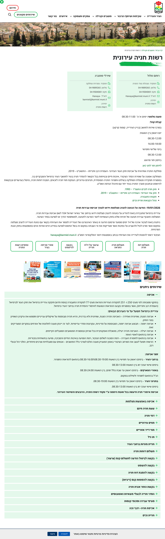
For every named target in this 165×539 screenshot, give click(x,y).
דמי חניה (149, 416)
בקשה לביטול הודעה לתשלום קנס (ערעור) (130, 458)
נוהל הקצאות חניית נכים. (144, 200)
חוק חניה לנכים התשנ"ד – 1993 (141, 189)
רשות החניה (150, 103)
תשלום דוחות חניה (143, 451)
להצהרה (64, 533)
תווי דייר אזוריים (145, 430)
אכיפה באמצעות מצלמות (140, 401)
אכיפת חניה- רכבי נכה (141, 508)
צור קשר (52, 16)
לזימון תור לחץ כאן (152, 165)
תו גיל (151, 437)
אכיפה (150, 295)
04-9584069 (145, 92)
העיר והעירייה (152, 16)
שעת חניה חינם (145, 408)
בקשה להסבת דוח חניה (141, 473)
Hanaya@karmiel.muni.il (138, 96)
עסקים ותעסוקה (81, 16)
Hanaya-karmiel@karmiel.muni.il (95, 98)
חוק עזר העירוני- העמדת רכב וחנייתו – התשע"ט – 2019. (128, 193)
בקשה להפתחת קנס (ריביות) (138, 480)
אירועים (63, 16)
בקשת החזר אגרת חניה (141, 487)
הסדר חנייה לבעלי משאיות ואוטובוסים (132, 494)
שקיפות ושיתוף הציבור (129, 16)
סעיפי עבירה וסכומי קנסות (139, 501)
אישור (52, 533)
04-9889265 (144, 87)
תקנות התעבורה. (148, 196)
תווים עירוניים (146, 423)
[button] (10, 14)
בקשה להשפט (146, 465)
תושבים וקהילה (103, 16)
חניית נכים (148, 515)
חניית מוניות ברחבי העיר (140, 444)
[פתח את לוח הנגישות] (2, 2)
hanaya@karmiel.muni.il (63, 235)
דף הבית (159, 50)
